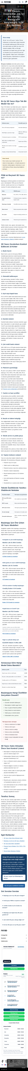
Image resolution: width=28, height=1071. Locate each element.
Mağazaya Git (7, 961)
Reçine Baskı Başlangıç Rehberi (12, 851)
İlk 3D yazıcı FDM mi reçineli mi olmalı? (14, 900)
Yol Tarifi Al (14, 965)
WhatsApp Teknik (14, 1019)
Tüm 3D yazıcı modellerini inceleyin (14, 885)
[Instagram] (6, 1061)
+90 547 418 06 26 (12, 986)
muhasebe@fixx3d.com (13, 1000)
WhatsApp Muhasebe (14, 1016)
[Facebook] (2, 1061)
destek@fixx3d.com (12, 1005)
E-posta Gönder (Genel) (14, 1022)
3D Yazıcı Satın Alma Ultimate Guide (13, 838)
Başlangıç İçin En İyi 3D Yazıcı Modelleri (14, 841)
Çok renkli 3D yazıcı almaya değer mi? (14, 919)
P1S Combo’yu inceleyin (9, 633)
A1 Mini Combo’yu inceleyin (10, 556)
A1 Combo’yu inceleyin (9, 579)
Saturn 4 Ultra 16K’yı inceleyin (11, 656)
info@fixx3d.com (11, 996)
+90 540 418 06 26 (12, 991)
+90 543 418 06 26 (12, 982)
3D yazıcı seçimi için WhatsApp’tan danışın (13, 877)
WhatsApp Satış (14, 968)
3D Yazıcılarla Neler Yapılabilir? (12, 843)
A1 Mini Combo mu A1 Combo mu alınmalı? (12, 906)
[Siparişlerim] (23, 2)
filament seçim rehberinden (10, 389)
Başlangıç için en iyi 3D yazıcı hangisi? (14, 895)
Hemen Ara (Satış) (14, 1009)
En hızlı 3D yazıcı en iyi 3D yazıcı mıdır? (14, 924)
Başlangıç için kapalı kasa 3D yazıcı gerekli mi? (12, 913)
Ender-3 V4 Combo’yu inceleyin (11, 602)
